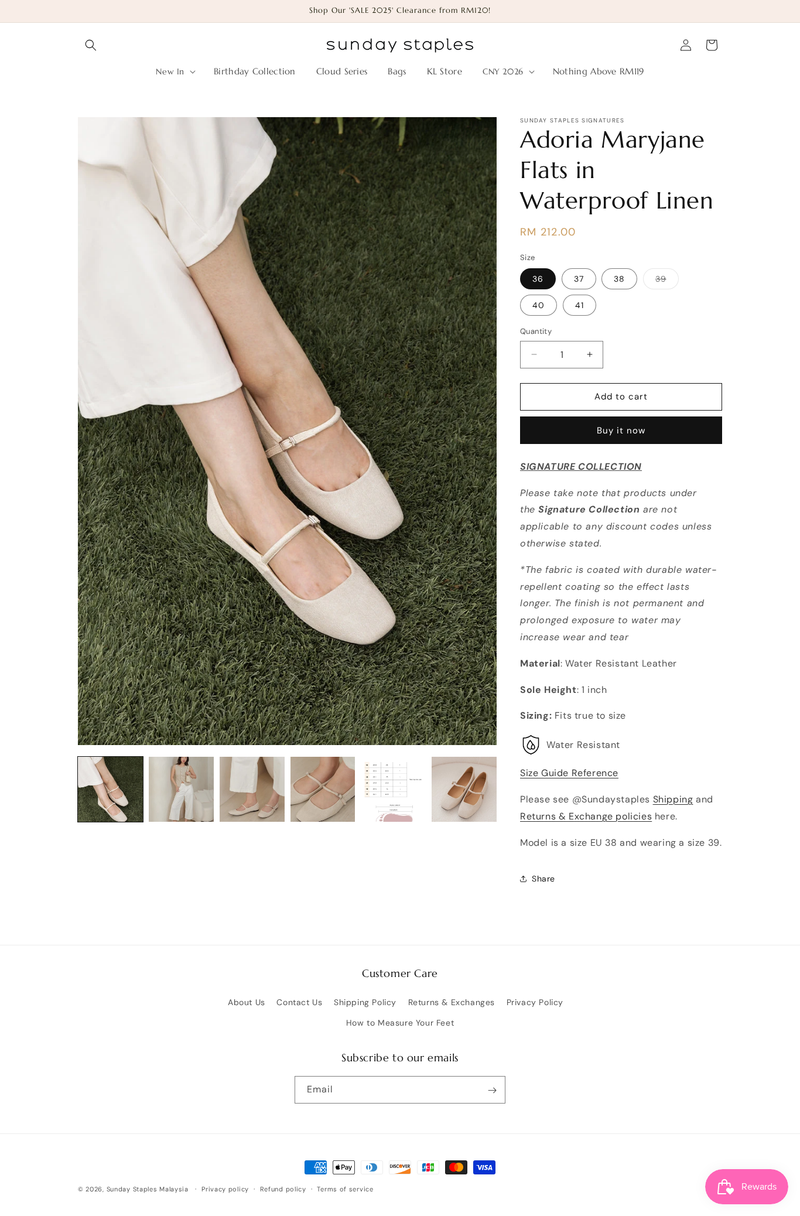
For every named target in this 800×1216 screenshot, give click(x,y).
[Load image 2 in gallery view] (181, 789)
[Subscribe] (492, 1090)
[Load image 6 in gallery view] (464, 789)
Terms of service (345, 1188)
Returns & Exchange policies (586, 816)
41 (579, 305)
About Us (246, 1002)
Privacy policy (225, 1188)
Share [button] (543, 878)
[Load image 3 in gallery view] (252, 789)
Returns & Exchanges (451, 1002)
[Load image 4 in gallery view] (322, 789)
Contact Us (299, 1002)
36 (537, 279)
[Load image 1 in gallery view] (110, 789)
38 (619, 279)
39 (667, 281)
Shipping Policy (365, 1002)
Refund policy (283, 1188)
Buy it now (621, 430)
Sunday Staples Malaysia (148, 1189)
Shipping (673, 799)
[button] (91, 45)
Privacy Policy (535, 1002)
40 (538, 305)
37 (579, 279)
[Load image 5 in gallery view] (393, 789)
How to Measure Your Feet (400, 1022)
